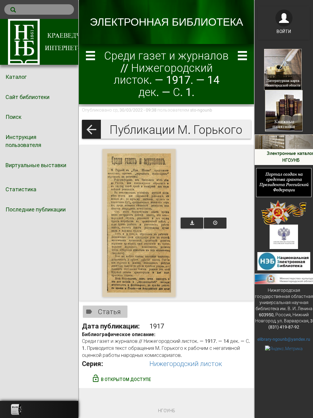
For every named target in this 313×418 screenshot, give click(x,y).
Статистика (21, 189)
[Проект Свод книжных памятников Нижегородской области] (283, 110)
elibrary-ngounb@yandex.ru (283, 339)
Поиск (13, 117)
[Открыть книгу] (139, 223)
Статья (109, 312)
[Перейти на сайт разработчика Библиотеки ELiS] (16, 409)
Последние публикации (36, 209)
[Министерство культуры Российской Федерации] (284, 236)
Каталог (16, 77)
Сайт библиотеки (28, 97)
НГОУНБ (166, 410)
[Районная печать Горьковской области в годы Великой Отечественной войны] (284, 211)
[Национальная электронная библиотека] (284, 260)
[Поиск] (39, 9)
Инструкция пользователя (23, 141)
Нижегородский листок (185, 364)
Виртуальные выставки (36, 165)
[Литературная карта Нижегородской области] (283, 69)
